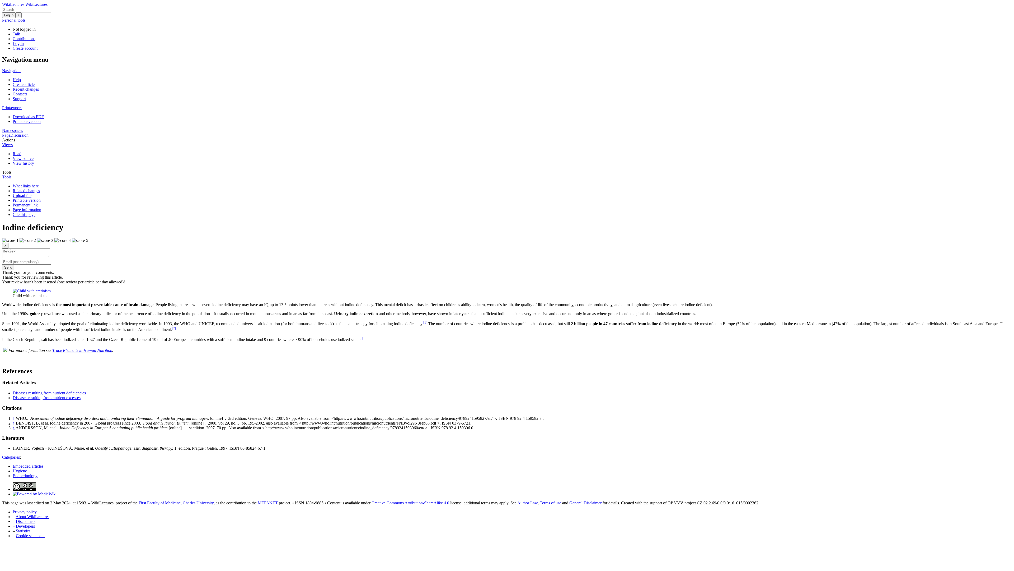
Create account (25, 48)
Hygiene (20, 471)
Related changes (26, 190)
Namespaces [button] (12, 130)
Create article (24, 84)
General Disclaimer (585, 503)
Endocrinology (25, 475)
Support (19, 98)
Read (17, 153)
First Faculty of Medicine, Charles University (176, 503)
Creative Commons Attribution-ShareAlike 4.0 (410, 503)
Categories (11, 457)
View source (23, 158)
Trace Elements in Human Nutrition (82, 350)
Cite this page (24, 214)
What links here (26, 186)
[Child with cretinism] (32, 291)
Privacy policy (25, 512)
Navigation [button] (11, 70)
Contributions (24, 38)
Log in (8, 15)
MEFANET (268, 503)
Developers (25, 526)
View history (23, 163)
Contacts (20, 94)
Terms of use (550, 503)
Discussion (19, 135)
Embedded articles (28, 466)
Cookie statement (30, 535)
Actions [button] (8, 140)
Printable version (27, 121)
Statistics (23, 531)
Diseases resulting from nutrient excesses (47, 397)
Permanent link (25, 205)
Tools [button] (6, 172)
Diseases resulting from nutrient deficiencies (49, 393)
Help (17, 79)
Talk (16, 34)
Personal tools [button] (13, 20)
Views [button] (7, 144)
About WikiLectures (32, 516)
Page (6, 135)
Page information (27, 210)
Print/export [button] (12, 107)
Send (8, 267)
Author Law (527, 503)
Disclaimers (25, 521)
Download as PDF (28, 116)
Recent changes (26, 89)
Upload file (22, 195)
